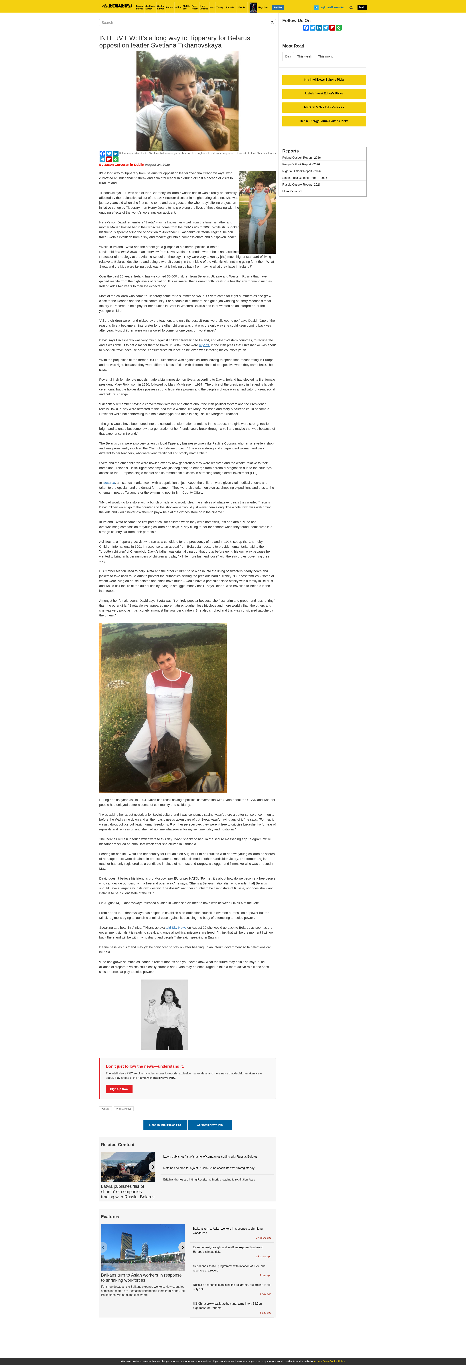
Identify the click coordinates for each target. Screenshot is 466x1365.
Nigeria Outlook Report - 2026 (301, 171)
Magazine (262, 7)
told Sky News (176, 927)
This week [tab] (304, 56)
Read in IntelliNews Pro (165, 1124)
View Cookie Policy (334, 1361)
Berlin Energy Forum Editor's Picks (324, 121)
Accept (318, 1361)
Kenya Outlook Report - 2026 (301, 164)
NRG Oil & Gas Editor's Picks (324, 107)
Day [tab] (288, 56)
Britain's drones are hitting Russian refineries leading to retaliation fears (209, 1179)
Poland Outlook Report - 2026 (301, 157)
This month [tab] (326, 56)
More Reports (291, 191)
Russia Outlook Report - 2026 (301, 184)
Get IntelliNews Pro (210, 1124)
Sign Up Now (119, 1089)
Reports (230, 7)
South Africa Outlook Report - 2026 (304, 177)
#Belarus (105, 1109)
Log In (362, 7)
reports (204, 345)
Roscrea (109, 483)
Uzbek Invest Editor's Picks (324, 93)
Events (241, 7)
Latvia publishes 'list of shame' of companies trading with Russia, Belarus (128, 1191)
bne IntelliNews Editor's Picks (324, 79)
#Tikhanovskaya (123, 1109)
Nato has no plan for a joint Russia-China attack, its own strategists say (208, 1168)
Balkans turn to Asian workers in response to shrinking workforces (141, 1278)
